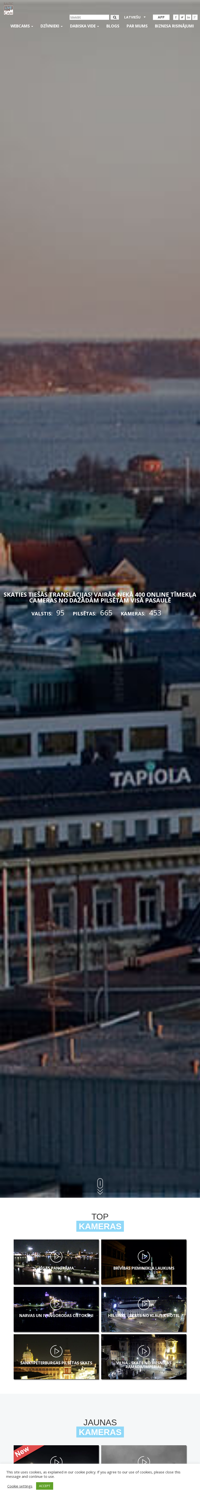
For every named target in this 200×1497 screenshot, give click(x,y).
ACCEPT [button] (44, 1486)
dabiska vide (83, 26)
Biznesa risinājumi (174, 26)
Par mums (137, 26)
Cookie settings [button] (19, 1486)
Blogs (112, 26)
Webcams (20, 26)
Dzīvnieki (50, 26)
